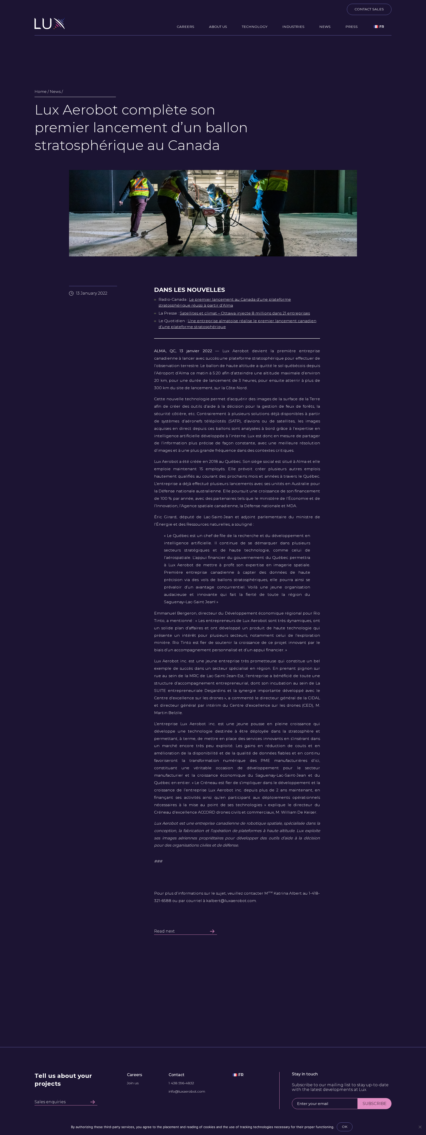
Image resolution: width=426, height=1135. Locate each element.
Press (351, 27)
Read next (164, 931)
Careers (185, 27)
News (325, 27)
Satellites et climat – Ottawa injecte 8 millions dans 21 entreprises (245, 313)
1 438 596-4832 (181, 1083)
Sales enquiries (50, 1102)
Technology (254, 27)
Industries (293, 27)
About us (218, 27)
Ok (344, 1127)
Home (41, 91)
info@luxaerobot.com (187, 1091)
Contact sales (369, 9)
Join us (133, 1083)
